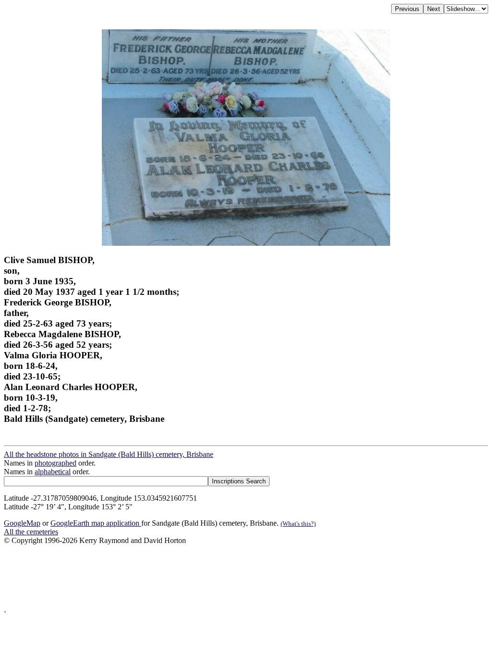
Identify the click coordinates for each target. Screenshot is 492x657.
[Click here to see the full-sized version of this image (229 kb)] (246, 243)
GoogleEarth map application (95, 523)
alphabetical (53, 471)
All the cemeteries (31, 532)
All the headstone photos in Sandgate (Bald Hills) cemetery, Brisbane (108, 454)
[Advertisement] (246, 577)
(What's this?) (298, 523)
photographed (55, 463)
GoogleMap (22, 523)
